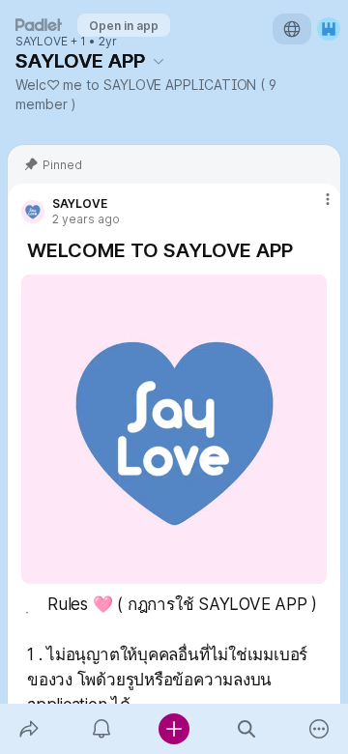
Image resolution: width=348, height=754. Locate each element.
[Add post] (173, 729)
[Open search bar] (247, 729)
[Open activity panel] (101, 729)
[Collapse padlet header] (158, 61)
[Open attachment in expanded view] (174, 429)
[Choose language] (292, 29)
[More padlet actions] (319, 729)
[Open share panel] (28, 729)
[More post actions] (315, 207)
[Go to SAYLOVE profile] (32, 211)
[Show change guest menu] (328, 29)
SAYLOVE (41, 41)
